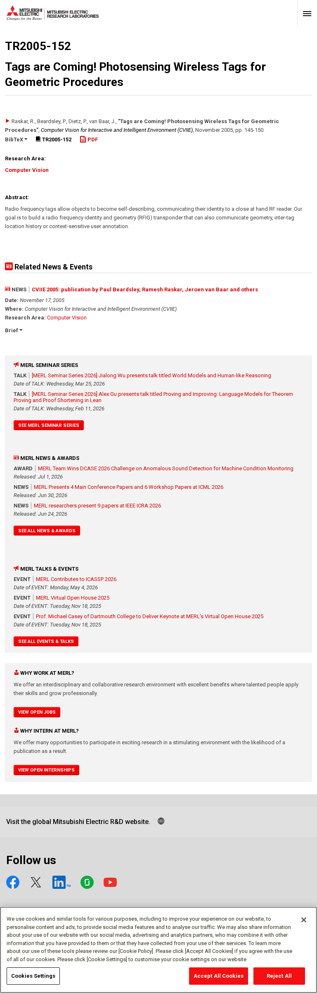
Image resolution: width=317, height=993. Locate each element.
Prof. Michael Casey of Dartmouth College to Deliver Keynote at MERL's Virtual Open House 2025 (149, 616)
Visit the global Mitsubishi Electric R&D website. (78, 822)
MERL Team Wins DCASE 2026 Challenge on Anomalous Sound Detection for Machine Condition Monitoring (165, 468)
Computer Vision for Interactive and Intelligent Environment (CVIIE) (117, 130)
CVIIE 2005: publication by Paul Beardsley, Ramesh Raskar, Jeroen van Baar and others (145, 289)
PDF (92, 139)
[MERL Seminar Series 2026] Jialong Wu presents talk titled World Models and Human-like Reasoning (151, 375)
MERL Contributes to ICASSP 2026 (76, 579)
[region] (158, 950)
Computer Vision (27, 170)
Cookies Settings (33, 976)
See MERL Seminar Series (48, 425)
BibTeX (14, 139)
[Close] (304, 920)
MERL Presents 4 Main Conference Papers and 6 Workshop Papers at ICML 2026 (128, 487)
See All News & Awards (47, 530)
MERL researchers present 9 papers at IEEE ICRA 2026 (97, 505)
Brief (12, 330)
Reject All (279, 976)
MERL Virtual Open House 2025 (72, 598)
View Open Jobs (37, 712)
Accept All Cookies (219, 976)
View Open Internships (46, 770)
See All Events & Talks (46, 641)
